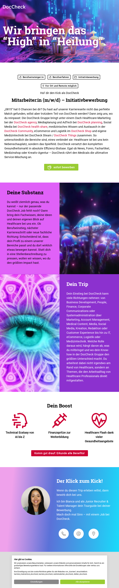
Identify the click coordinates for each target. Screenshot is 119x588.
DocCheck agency (25, 122)
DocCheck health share (32, 126)
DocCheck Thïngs (65, 135)
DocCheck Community (18, 131)
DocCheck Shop (81, 131)
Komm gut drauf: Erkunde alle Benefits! (59, 453)
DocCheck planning (89, 122)
